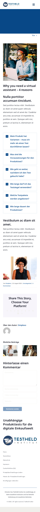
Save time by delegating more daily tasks (8, 351)
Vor (33, 35)
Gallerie (12, 351)
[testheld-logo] (11, 3)
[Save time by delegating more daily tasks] (10, 350)
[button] (4, 350)
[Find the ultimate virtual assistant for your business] (29, 350)
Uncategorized (27, 283)
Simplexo (8, 283)
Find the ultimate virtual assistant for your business (28, 351)
